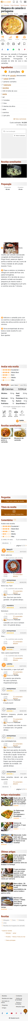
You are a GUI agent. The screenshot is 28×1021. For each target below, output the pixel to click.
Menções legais (20, 1006)
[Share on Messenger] (8, 49)
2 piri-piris (6, 115)
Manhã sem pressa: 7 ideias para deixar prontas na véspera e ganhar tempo (14, 902)
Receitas (4, 996)
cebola (6, 79)
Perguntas (5, 1005)
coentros (6, 112)
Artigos (4, 1008)
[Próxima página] (26, 545)
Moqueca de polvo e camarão (5, 440)
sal (3, 97)
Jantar (14, 933)
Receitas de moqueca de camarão (14, 925)
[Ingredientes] (2, 510)
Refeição (8, 933)
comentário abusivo (17, 575)
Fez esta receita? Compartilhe (14, 514)
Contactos (19, 996)
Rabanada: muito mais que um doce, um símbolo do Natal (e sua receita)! (20, 838)
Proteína (8, 936)
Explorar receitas (7, 930)
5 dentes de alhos (9, 106)
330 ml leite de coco (10, 91)
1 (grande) (9, 79)
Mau (12, 380)
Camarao (21, 920)
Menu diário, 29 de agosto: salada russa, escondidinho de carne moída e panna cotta (14, 888)
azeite (5, 94)
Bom (12, 375)
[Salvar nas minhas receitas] (24, 43)
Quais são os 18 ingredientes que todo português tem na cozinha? (20, 801)
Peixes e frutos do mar (18, 936)
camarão (13, 75)
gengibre (6, 88)
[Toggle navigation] (25, 2)
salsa (4, 109)
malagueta (7, 85)
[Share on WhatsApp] (13, 49)
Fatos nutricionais (20, 119)
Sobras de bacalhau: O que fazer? (20, 825)
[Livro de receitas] (13, 2)
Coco (14, 920)
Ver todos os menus (5, 1001)
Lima (4, 923)
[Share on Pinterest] (24, 49)
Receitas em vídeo (7, 998)
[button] (3, 25)
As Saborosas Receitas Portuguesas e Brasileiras (19, 813)
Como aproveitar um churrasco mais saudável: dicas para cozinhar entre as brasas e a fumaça (14, 859)
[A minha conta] (17, 2)
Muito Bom (15, 372)
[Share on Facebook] (2, 49)
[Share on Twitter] (19, 49)
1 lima (4, 103)
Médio (13, 377)
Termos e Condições (18, 1003)
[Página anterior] (15, 545)
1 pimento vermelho (9, 82)
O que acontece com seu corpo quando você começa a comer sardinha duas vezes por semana (13, 874)
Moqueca (6, 920)
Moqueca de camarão (19, 439)
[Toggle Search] (21, 2)
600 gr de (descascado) (14, 75)
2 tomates (6, 100)
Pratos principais (10, 940)
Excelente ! (15, 370)
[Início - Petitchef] (2, 5)
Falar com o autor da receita (15, 501)
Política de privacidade (18, 999)
